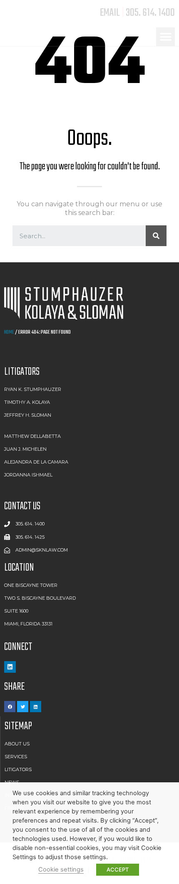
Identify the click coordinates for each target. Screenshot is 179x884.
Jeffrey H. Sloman (27, 415)
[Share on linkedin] (35, 706)
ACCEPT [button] (118, 869)
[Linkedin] (10, 667)
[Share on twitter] (22, 706)
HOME (9, 332)
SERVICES (16, 756)
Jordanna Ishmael (28, 475)
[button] (165, 36)
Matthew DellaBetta (32, 436)
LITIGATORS (22, 372)
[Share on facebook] (9, 706)
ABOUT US (17, 744)
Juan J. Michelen (25, 449)
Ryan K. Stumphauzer (32, 389)
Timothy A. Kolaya (27, 402)
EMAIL (110, 13)
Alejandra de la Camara (36, 462)
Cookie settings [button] (61, 869)
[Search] (156, 235)
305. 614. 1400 (150, 13)
